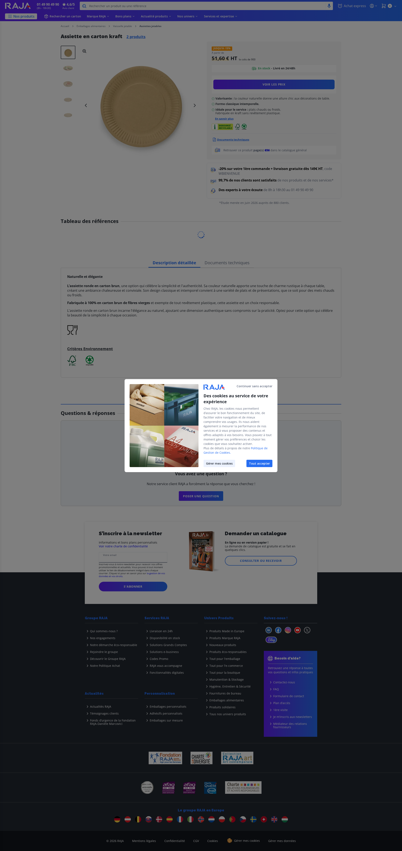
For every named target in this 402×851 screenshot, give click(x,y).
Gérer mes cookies (219, 463)
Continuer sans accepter (254, 386)
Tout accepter (259, 463)
